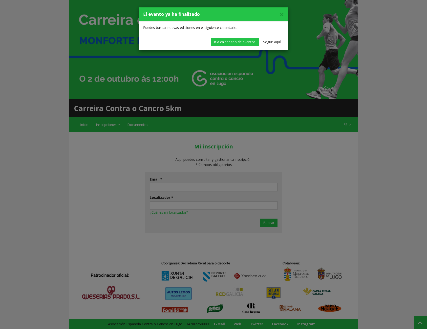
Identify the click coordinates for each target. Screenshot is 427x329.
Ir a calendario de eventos (235, 42)
